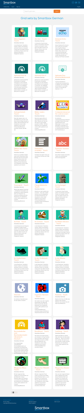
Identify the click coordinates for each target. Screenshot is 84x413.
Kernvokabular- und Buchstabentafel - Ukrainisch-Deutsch (21, 335)
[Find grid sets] (39, 11)
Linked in (79, 2)
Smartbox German (19, 42)
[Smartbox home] (9, 2)
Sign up (18, 6)
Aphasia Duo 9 (40, 75)
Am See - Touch (41, 39)
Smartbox (14, 403)
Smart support (32, 403)
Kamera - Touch (61, 295)
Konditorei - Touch (42, 331)
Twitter (76, 2)
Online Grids (6, 6)
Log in (12, 6)
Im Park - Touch (20, 222)
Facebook (73, 2)
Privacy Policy (6, 401)
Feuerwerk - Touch (21, 185)
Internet (17, 295)
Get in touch (57, 401)
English (78, 6)
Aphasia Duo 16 (20, 75)
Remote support (32, 401)
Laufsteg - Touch (61, 331)
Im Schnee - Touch (42, 222)
